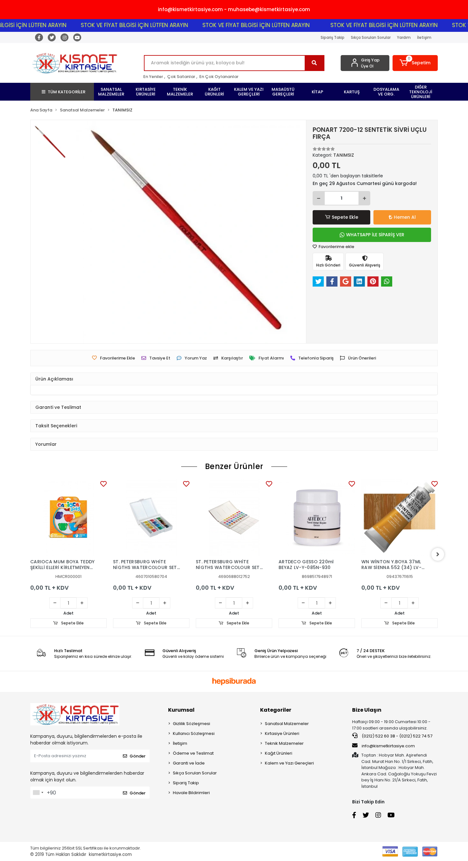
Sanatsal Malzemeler (287, 724)
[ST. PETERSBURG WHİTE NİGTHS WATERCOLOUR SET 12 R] (151, 517)
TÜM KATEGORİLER (66, 92)
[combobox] (38, 792)
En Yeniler (153, 77)
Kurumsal (181, 710)
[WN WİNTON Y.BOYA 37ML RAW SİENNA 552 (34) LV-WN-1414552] (399, 517)
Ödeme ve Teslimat (193, 753)
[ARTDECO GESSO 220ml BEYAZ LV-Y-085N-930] (317, 517)
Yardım (404, 37)
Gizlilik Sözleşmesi (191, 724)
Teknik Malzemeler (284, 743)
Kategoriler (275, 710)
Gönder (137, 756)
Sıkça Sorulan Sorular (371, 37)
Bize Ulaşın (366, 710)
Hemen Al (405, 217)
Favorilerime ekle (336, 247)
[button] (415, 63)
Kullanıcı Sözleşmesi (194, 733)
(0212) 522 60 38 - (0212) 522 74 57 (396, 736)
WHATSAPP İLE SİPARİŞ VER (375, 234)
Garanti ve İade (189, 763)
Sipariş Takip (332, 37)
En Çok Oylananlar (218, 77)
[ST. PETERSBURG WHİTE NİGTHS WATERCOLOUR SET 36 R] (234, 517)
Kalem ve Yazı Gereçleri (289, 763)
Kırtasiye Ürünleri (282, 733)
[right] (437, 554)
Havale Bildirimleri (191, 793)
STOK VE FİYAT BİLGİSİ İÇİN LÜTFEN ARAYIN (120, 25)
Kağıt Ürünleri (278, 753)
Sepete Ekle (345, 217)
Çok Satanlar (181, 77)
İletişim (424, 37)
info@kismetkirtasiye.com (388, 746)
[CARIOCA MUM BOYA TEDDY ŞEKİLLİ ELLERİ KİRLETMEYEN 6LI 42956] (68, 517)
